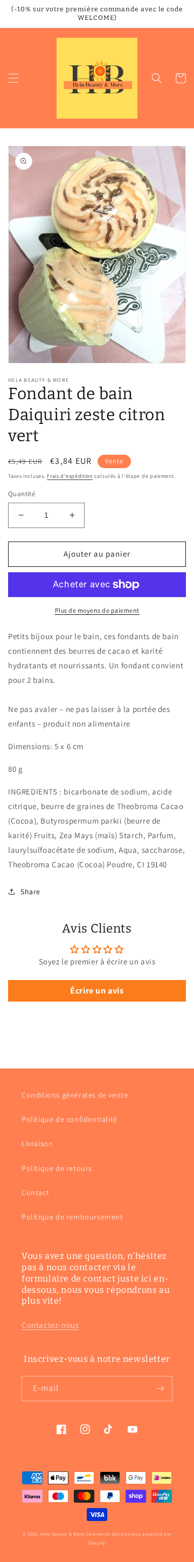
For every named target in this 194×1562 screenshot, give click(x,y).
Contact (35, 1192)
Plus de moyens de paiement (97, 610)
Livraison (37, 1143)
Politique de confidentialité (69, 1119)
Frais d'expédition (70, 475)
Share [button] (30, 891)
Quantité (21, 493)
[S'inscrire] (160, 1388)
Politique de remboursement (72, 1217)
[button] (13, 78)
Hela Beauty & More (62, 1534)
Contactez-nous (50, 1325)
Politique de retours (57, 1168)
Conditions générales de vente (75, 1095)
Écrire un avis (96, 990)
